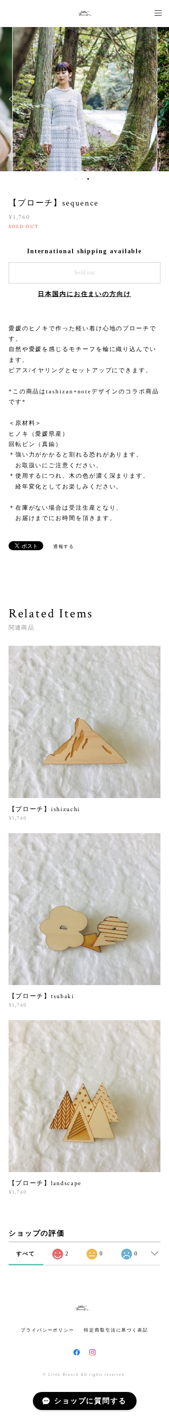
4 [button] (94, 179)
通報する (64, 546)
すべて (25, 1253)
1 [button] (77, 179)
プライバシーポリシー (47, 1330)
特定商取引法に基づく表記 (116, 1330)
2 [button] (82, 179)
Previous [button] (13, 99)
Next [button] (155, 99)
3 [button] (88, 179)
